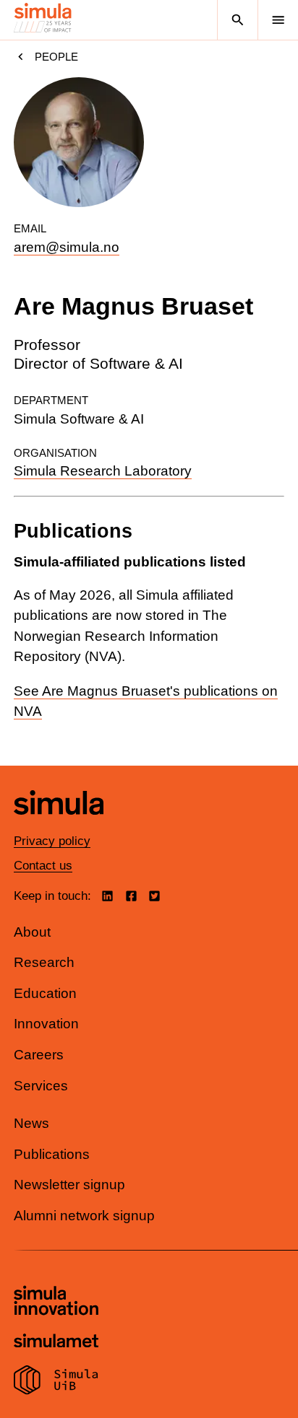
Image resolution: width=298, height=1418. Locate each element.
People (56, 57)
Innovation (46, 1023)
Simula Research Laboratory (103, 470)
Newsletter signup (69, 1184)
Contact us (43, 865)
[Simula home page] (58, 825)
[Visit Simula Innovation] (56, 1302)
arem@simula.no (66, 247)
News (31, 1123)
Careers (39, 1054)
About (32, 932)
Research (44, 962)
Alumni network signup (84, 1215)
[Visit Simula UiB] (56, 1382)
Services (41, 1085)
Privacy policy (52, 841)
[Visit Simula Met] (56, 1343)
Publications (52, 1154)
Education (45, 993)
